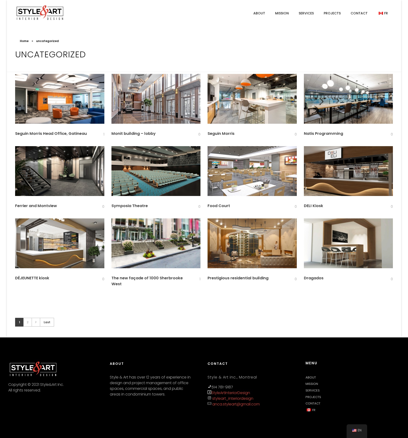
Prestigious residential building (238, 278)
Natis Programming (323, 133)
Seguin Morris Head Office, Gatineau (51, 133)
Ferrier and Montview (36, 205)
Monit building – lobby (133, 133)
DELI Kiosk (313, 205)
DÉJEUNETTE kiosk (32, 278)
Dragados (313, 278)
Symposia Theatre (129, 205)
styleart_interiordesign (232, 398)
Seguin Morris (221, 133)
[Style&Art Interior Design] (40, 13)
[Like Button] (100, 134)
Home (24, 41)
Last (47, 322)
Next (36, 322)
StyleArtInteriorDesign (230, 392)
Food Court (219, 205)
